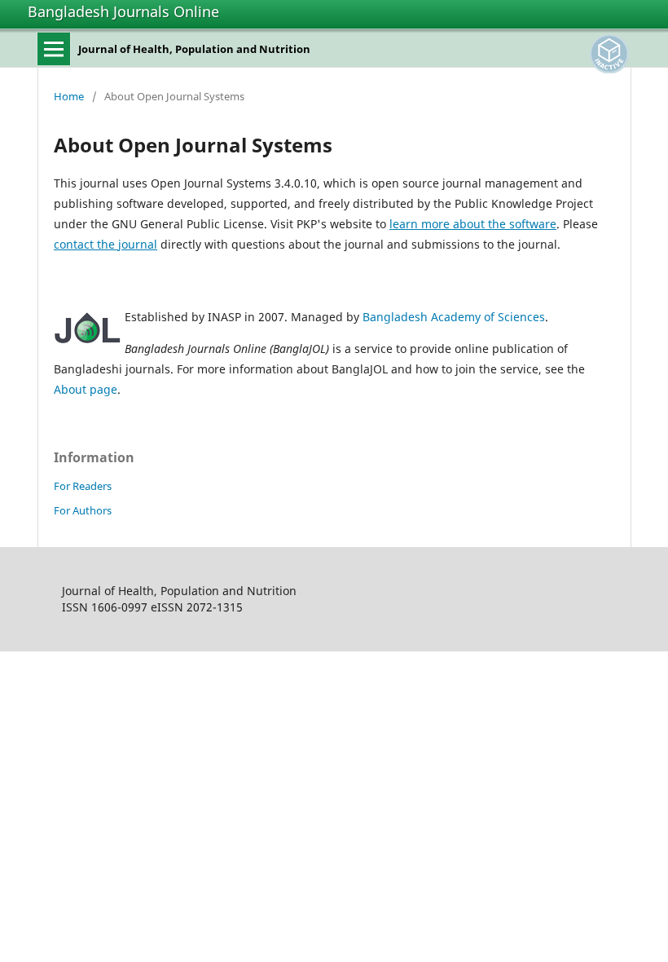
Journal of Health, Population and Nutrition (194, 49)
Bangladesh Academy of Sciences (454, 316)
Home (69, 96)
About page (85, 389)
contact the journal (105, 244)
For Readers (83, 486)
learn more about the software (472, 224)
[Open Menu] (53, 49)
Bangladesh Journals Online (123, 11)
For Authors (83, 510)
